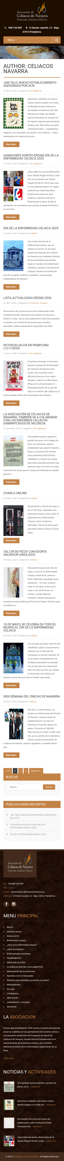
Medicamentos (13, 984)
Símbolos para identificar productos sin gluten (28, 980)
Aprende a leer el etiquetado (20, 976)
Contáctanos (13, 993)
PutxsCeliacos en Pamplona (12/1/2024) (26, 346)
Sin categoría (35, 91)
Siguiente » (36, 771)
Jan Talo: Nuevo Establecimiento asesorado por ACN (29, 84)
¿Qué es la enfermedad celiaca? (22, 945)
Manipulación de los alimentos (21, 971)
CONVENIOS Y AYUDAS (18, 1002)
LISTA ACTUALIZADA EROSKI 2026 (27, 298)
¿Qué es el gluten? (15, 949)
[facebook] (6, 904)
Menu (11, 39)
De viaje (11, 989)
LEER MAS (8, 1058)
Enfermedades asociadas (19, 954)
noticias (33, 233)
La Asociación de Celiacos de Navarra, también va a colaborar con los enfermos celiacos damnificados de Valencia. (30, 418)
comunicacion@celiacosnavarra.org (27, 892)
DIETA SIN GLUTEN (16, 962)
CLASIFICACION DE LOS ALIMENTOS (25, 967)
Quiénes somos (14, 931)
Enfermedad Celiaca (16, 940)
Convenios (34, 303)
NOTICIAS (11, 1007)
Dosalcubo (18, 1156)
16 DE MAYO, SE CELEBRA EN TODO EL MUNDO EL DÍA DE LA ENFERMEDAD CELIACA (29, 627)
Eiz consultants (32, 1156)
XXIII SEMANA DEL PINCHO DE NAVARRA (31, 696)
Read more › (11, 144)
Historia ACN (13, 936)
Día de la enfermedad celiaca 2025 (30, 228)
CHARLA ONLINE (15, 493)
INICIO (10, 927)
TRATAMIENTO (14, 958)
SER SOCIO (12, 998)
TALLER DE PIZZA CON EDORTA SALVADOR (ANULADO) (25, 553)
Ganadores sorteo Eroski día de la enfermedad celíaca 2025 (31, 157)
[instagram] (14, 904)
